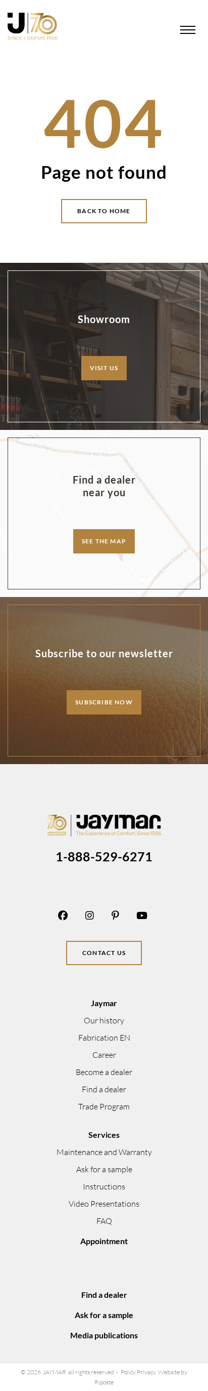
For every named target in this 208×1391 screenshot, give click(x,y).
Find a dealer (104, 1089)
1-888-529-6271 (104, 856)
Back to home (103, 211)
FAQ (104, 1221)
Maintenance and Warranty (104, 1152)
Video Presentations (104, 1204)
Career (104, 1055)
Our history (104, 1020)
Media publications (104, 1335)
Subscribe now (104, 702)
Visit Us (104, 368)
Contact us (104, 953)
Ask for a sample (104, 1169)
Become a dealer (104, 1072)
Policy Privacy (138, 1372)
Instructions (104, 1186)
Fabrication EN (104, 1037)
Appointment (104, 1241)
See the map (104, 541)
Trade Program (104, 1106)
